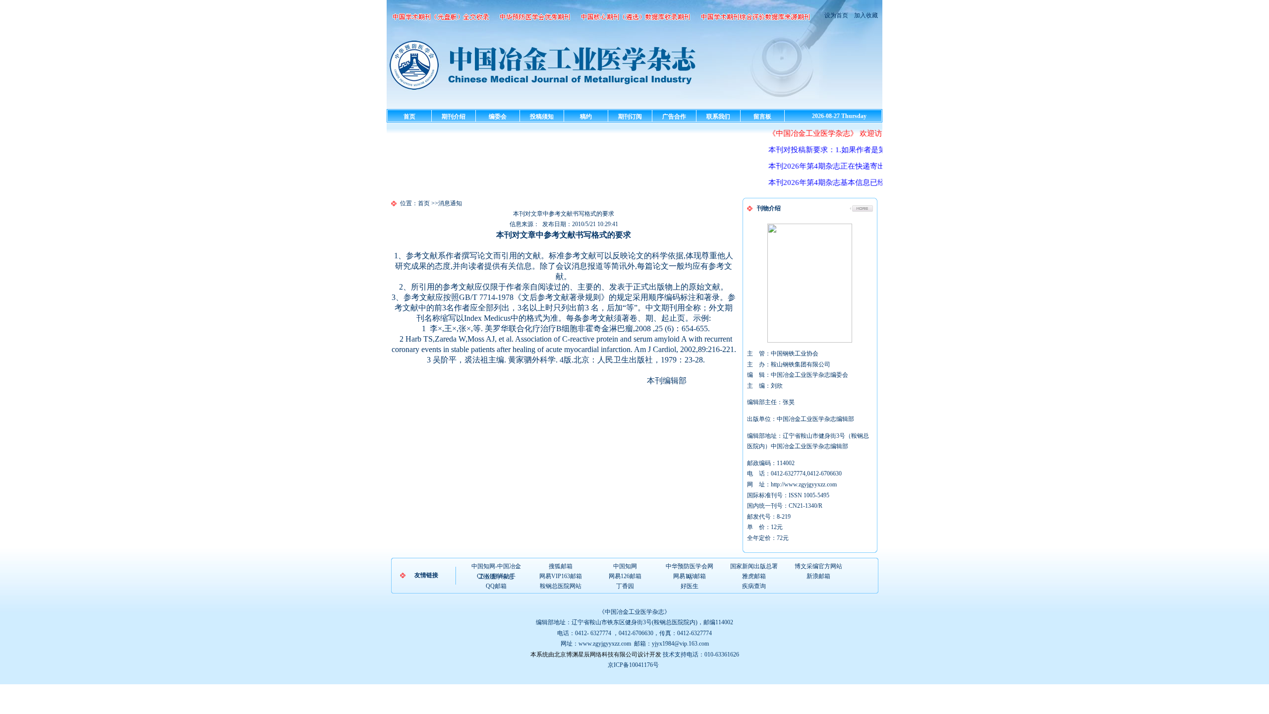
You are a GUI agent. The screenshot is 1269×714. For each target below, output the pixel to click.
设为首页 (836, 15)
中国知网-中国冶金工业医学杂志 (496, 567)
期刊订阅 (630, 116)
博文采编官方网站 (818, 566)
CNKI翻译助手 (496, 576)
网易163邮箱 (689, 576)
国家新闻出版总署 (754, 566)
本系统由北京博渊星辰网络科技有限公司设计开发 (595, 654)
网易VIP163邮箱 (560, 576)
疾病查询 (754, 586)
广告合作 (674, 116)
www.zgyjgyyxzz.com (604, 643)
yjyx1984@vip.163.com (680, 643)
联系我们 (718, 116)
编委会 (498, 116)
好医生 (689, 586)
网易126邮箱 (625, 576)
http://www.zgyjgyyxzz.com (804, 484)
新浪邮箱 (818, 576)
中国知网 (625, 566)
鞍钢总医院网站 (560, 586)
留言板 (762, 116)
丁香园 (625, 586)
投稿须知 (542, 116)
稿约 (586, 116)
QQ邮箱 (496, 586)
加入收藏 (865, 15)
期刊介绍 (453, 116)
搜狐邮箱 (561, 566)
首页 (409, 116)
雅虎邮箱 (754, 576)
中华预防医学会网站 (689, 567)
